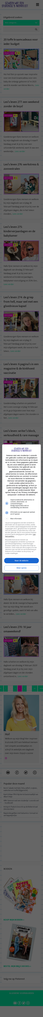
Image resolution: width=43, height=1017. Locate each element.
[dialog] (21, 508)
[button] (21, 518)
